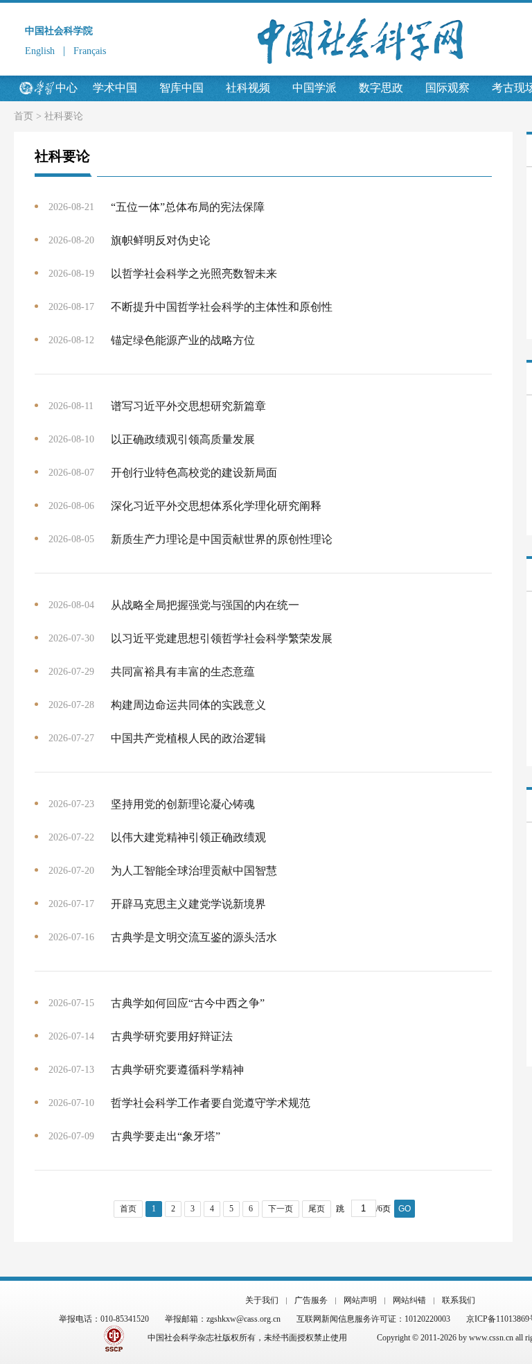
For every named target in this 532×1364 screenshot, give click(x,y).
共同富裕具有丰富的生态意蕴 (183, 671)
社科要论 (63, 116)
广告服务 (311, 1300)
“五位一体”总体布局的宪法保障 (188, 207)
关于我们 (261, 1300)
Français (89, 51)
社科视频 (248, 88)
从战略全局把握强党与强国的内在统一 (205, 605)
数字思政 (381, 88)
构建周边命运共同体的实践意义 (188, 705)
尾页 (316, 1209)
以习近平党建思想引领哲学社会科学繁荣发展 (221, 638)
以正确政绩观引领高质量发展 (183, 439)
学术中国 (115, 88)
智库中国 (181, 88)
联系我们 (458, 1300)
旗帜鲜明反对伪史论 (161, 240)
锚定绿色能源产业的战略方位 (183, 340)
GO (404, 1209)
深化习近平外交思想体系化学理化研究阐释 (216, 506)
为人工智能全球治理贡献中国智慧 (194, 871)
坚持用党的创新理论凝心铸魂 (183, 804)
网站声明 (360, 1300)
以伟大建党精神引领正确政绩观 (188, 837)
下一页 (280, 1209)
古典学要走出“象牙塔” (165, 1136)
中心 (66, 88)
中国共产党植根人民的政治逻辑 (188, 738)
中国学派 (314, 88)
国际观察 (447, 88)
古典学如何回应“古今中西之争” (188, 1003)
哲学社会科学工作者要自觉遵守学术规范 (210, 1103)
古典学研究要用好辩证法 (172, 1036)
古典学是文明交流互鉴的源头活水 (194, 937)
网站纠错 (409, 1300)
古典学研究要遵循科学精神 (177, 1070)
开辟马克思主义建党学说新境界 (188, 904)
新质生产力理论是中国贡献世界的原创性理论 (221, 539)
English (40, 51)
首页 (23, 116)
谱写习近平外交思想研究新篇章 (188, 406)
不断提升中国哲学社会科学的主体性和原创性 (221, 307)
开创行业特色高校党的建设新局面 (194, 472)
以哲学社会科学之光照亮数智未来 (194, 273)
